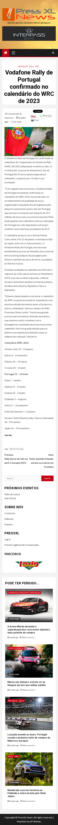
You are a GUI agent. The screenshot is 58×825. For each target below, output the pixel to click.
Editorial (8, 518)
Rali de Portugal (16, 449)
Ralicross (12, 701)
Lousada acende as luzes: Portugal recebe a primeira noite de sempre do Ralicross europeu (28, 737)
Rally (31, 66)
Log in (7, 539)
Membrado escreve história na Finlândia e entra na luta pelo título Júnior (26, 793)
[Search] (53, 52)
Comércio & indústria (18, 593)
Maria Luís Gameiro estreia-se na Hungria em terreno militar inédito (26, 684)
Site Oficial (10, 498)
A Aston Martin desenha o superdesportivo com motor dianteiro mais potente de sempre (28, 629)
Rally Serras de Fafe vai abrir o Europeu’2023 (16, 458)
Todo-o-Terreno (16, 648)
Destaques (23, 66)
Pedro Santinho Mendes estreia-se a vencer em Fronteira (41, 460)
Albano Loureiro (28, 637)
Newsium (21, 821)
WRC (37, 66)
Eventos (8, 524)
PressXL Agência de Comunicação (21, 544)
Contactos (9, 513)
